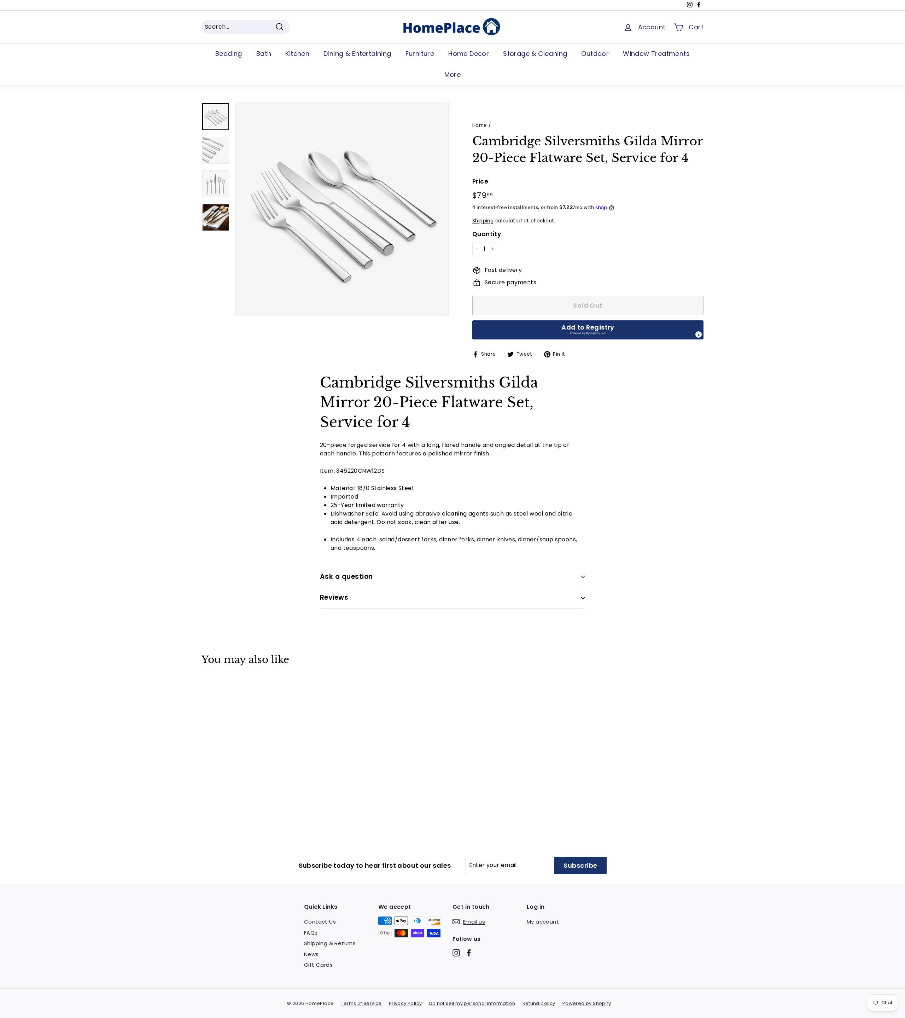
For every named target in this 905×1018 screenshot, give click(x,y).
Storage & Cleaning (535, 53)
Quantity (486, 234)
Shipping (483, 220)
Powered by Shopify (586, 1003)
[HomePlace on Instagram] (456, 953)
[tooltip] (698, 334)
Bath (264, 53)
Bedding (228, 53)
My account (543, 921)
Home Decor (468, 53)
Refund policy (538, 1003)
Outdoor (595, 53)
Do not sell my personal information (472, 1003)
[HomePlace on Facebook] (469, 953)
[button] (587, 329)
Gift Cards (318, 964)
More (452, 74)
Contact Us (320, 921)
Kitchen (297, 53)
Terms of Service (361, 1003)
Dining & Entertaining (357, 53)
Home (479, 125)
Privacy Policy (405, 1003)
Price (480, 181)
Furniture (419, 53)
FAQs (311, 932)
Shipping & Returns (330, 943)
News (311, 954)
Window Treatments (656, 53)
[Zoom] (341, 209)
